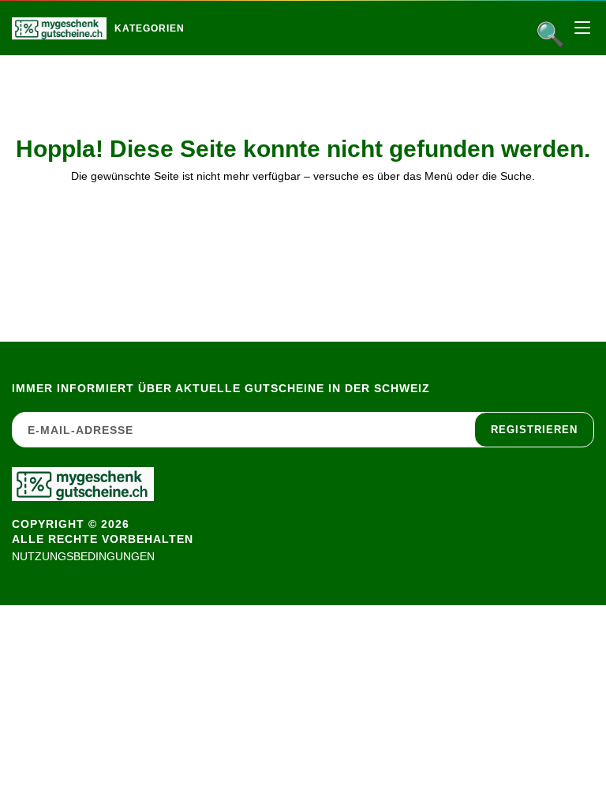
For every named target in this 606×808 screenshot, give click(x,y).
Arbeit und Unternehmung (218, 62)
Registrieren (534, 430)
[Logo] (59, 28)
